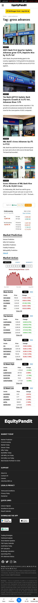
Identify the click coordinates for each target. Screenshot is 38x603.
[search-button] (19, 600)
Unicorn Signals (6, 506)
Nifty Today (4, 450)
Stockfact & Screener (7, 508)
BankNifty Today (6, 453)
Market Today (5, 445)
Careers (3, 478)
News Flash (21, 205)
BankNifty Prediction (9, 245)
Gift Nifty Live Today (7, 455)
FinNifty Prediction (9, 247)
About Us (4, 473)
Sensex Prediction (8, 239)
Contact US (4, 476)
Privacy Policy (5, 493)
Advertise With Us (6, 481)
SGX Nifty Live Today (7, 458)
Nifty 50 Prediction (9, 242)
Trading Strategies (6, 535)
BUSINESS (6, 138)
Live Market (28, 205)
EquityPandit (19, 5)
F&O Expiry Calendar (7, 543)
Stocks (3, 566)
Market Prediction (6, 439)
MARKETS (6, 47)
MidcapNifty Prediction (10, 250)
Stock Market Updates (8, 541)
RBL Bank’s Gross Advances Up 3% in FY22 (18, 143)
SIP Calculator (5, 548)
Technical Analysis (6, 538)
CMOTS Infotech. (15, 575)
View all (5, 253)
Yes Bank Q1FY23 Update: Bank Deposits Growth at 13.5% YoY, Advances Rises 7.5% (16, 99)
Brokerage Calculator (7, 551)
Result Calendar (6, 511)
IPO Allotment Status (7, 556)
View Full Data (27, 213)
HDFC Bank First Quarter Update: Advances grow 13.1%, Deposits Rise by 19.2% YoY (18, 52)
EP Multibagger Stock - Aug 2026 (17, 11)
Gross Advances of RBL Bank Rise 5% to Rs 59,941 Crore (17, 185)
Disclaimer (4, 496)
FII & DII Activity (6, 442)
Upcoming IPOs (6, 554)
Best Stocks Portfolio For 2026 (10, 461)
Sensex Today (5, 447)
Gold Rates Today (6, 546)
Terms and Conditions (8, 491)
